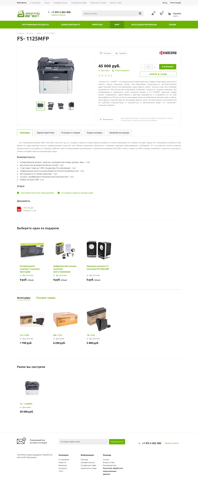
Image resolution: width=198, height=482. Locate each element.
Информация (87, 455)
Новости (62, 462)
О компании (64, 460)
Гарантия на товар (89, 468)
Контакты (63, 468)
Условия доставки (88, 465)
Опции (172, 25)
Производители (109, 465)
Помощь (107, 455)
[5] (111, 75)
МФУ (117, 25)
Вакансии (63, 465)
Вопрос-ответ (109, 462)
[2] (102, 75)
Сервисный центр (70, 25)
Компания (63, 455)
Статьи (106, 460)
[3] (105, 75)
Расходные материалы (144, 25)
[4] (108, 75)
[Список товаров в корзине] (175, 15)
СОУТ (61, 471)
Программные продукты (35, 25)
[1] (99, 75)
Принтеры (97, 25)
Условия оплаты (88, 462)
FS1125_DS (28, 208)
